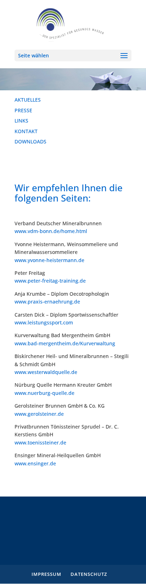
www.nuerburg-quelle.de (44, 393)
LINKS (21, 120)
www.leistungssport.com (44, 322)
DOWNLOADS (30, 141)
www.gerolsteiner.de (39, 413)
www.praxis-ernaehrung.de (47, 301)
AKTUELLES (28, 99)
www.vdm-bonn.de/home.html (51, 231)
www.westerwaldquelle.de (46, 372)
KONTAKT (26, 131)
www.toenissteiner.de (40, 442)
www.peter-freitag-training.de (50, 280)
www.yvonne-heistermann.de (49, 260)
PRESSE (23, 110)
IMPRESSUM (46, 574)
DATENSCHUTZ (89, 574)
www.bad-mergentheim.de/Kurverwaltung (65, 343)
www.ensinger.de (35, 463)
